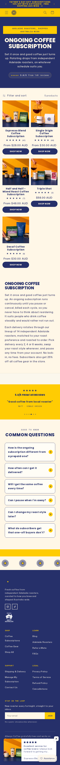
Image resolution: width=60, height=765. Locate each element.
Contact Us (11, 687)
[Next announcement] (54, 4)
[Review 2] (26, 414)
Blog (34, 636)
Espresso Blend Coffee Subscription (16, 133)
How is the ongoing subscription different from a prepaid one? (27, 452)
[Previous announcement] (5, 4)
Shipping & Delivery (15, 671)
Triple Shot (44, 188)
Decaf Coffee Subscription (16, 248)
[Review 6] (35, 414)
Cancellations (39, 688)
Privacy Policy (40, 671)
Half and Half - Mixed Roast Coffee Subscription (16, 191)
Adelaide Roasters (42, 642)
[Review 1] (24, 414)
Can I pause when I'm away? (27, 500)
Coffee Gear (12, 646)
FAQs (35, 653)
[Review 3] (29, 414)
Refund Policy (39, 683)
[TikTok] (15, 606)
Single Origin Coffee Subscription (44, 133)
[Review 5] (33, 414)
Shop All (9, 652)
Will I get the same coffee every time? (25, 486)
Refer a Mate (39, 647)
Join (50, 715)
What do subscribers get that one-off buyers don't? (26, 530)
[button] (6, 12)
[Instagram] (7, 606)
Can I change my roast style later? (27, 514)
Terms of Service (41, 677)
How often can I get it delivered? (22, 470)
